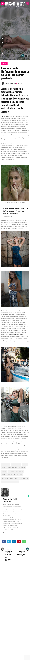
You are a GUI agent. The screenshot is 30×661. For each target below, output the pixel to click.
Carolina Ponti (5, 116)
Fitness (4, 467)
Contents (25, 464)
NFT (21, 474)
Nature (16, 474)
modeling (9, 474)
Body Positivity (5, 464)
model (3, 474)
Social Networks (23, 478)
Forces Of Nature (12, 467)
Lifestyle (4, 63)
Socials (4, 482)
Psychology (5, 478)
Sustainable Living (13, 482)
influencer (22, 467)
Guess (16, 334)
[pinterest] (2, 38)
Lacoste (11, 334)
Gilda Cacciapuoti (11, 83)
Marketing (11, 471)
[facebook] (2, 50)
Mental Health (19, 471)
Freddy (21, 334)
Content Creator (16, 464)
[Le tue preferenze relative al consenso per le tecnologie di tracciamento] (28, 495)
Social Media (13, 478)
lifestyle (4, 471)
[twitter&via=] (2, 47)
